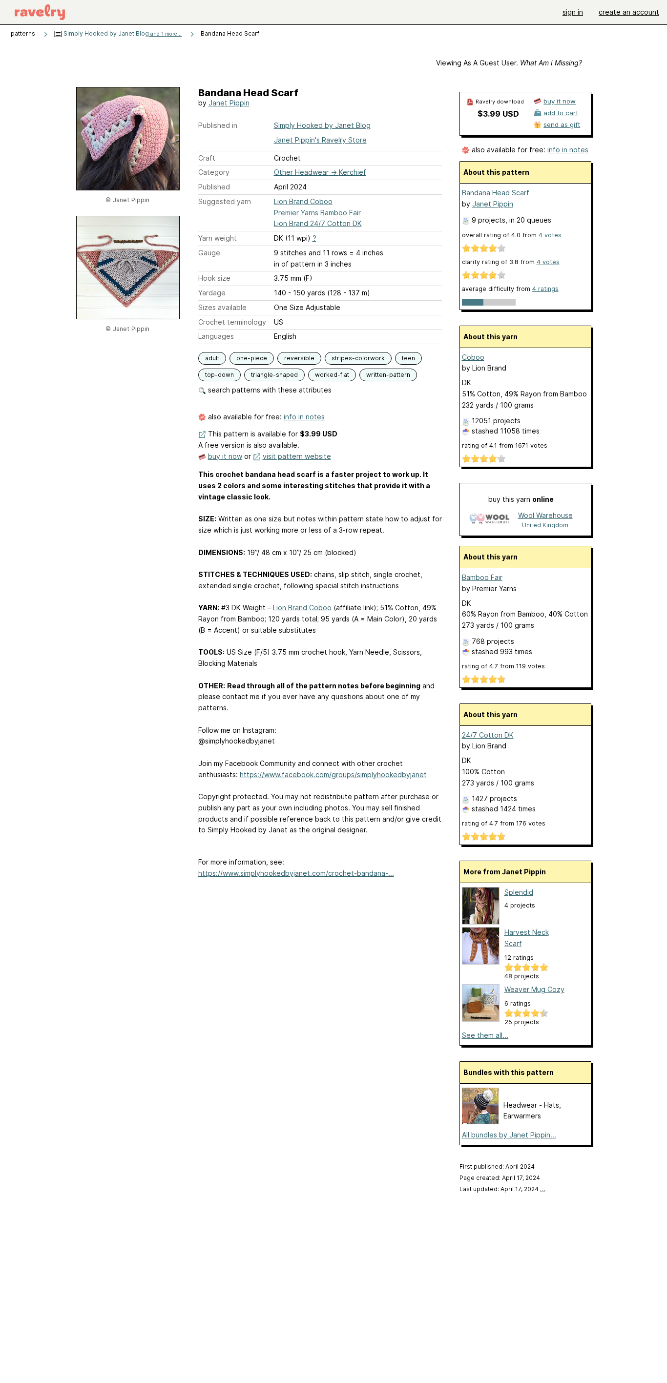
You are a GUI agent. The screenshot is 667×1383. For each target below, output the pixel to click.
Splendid (518, 892)
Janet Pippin (229, 103)
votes (550, 235)
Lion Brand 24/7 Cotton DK (318, 223)
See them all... (485, 1035)
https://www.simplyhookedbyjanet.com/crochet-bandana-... (296, 873)
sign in (573, 12)
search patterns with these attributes (269, 390)
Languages (216, 336)
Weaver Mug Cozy (534, 989)
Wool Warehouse (545, 515)
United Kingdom (545, 525)
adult (212, 358)
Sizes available (222, 307)
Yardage (212, 293)
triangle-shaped (274, 374)
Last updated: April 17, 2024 (502, 1189)
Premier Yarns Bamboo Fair (317, 212)
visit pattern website (297, 456)
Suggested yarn (224, 201)
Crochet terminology (232, 322)
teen (408, 358)
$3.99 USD (498, 114)
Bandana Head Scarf (495, 192)
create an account (629, 12)
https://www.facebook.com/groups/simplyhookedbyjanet (333, 774)
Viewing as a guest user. (509, 63)
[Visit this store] (489, 519)
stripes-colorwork (358, 358)
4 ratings (545, 288)
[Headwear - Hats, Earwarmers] (480, 1121)
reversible (299, 358)
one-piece (251, 358)
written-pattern (388, 374)
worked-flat (332, 374)
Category (213, 172)
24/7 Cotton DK (488, 735)
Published (214, 187)
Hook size (214, 278)
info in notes (304, 417)
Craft (206, 158)
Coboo (473, 357)
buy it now (225, 456)
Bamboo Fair (482, 577)
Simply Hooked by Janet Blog (122, 33)
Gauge (209, 252)
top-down (219, 374)
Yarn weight (217, 238)
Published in (217, 125)
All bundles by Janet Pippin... (509, 1135)
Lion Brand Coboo (303, 201)
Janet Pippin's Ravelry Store (320, 140)
